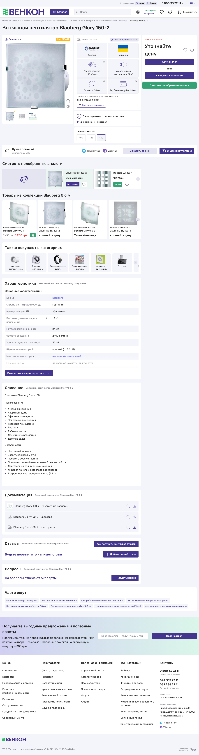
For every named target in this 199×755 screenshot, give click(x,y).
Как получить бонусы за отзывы (116, 543)
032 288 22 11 (169, 684)
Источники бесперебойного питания (137, 703)
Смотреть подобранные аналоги (169, 85)
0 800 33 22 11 (171, 3)
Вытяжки (122, 266)
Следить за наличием (169, 75)
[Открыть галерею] (68, 106)
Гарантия (47, 676)
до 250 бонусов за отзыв (124, 39)
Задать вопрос (127, 577)
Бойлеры (125, 670)
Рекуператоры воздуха (134, 689)
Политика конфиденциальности (15, 691)
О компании (9, 670)
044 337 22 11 (169, 680)
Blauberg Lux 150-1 (122, 173)
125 (91, 137)
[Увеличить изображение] (68, 101)
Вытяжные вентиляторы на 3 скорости (147, 600)
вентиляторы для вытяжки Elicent (59, 600)
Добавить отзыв (89, 39)
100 (81, 137)
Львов (152, 3)
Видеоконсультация (179, 150)
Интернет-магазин (10, 21)
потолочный (74, 356)
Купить (118, 184)
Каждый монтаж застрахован (20, 711)
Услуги (85, 695)
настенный (59, 356)
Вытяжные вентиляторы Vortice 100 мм (71, 606)
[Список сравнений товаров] (170, 12)
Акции (85, 701)
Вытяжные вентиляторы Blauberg (111, 21)
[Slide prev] (8, 76)
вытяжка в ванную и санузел (21, 600)
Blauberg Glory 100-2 (49, 230)
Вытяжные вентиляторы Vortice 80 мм (26, 606)
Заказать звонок (140, 150)
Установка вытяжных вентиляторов (100, 267)
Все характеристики (93, 105)
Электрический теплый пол (136, 724)
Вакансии (8, 699)
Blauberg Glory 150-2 (76, 173)
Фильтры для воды (131, 683)
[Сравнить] (192, 50)
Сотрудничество (12, 705)
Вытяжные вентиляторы (82, 21)
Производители (90, 683)
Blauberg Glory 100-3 (84, 230)
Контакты (8, 676)
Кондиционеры (129, 676)
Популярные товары (93, 689)
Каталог (62, 11)
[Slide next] (66, 76)
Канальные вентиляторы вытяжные (15, 267)
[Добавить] (33, 235)
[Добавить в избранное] (185, 50)
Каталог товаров (91, 676)
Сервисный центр (13, 717)
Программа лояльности (56, 701)
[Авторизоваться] (138, 12)
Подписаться (174, 635)
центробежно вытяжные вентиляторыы (102, 600)
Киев (141, 3)
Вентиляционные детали (58, 267)
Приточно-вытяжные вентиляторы (36, 267)
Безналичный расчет (54, 695)
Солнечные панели (131, 717)
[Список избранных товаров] (161, 12)
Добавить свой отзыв (123, 554)
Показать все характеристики (25, 373)
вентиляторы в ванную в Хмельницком (166, 606)
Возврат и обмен (52, 683)
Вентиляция (38, 21)
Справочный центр (92, 670)
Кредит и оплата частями (57, 689)
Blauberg (92, 55)
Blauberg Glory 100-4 (120, 230)
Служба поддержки (53, 707)
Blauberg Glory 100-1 (13, 230)
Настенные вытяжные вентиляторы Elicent (118, 606)
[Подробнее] (104, 62)
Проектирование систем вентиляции (79, 267)
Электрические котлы (133, 711)
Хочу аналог (169, 61)
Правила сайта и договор (17, 683)
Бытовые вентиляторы (57, 21)
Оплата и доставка (53, 670)
